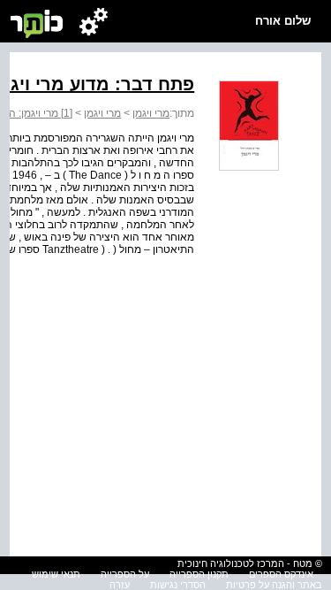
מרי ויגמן (150, 113)
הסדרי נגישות (178, 584)
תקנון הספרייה (199, 574)
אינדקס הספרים (281, 574)
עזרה (119, 584)
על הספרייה (125, 574)
